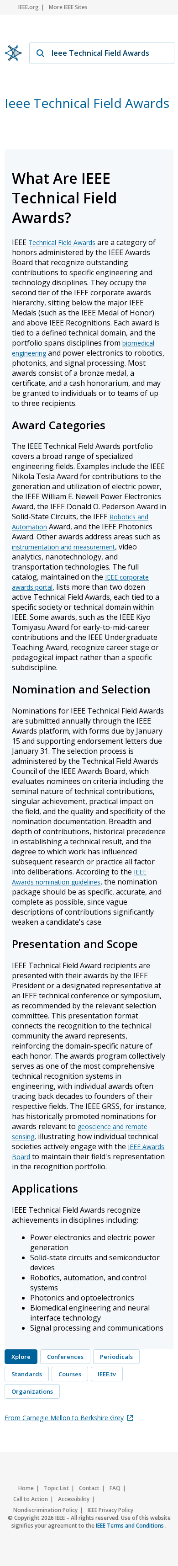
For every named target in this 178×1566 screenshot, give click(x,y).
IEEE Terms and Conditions (130, 1525)
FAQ (115, 1488)
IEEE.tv (107, 1374)
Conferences (65, 1357)
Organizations (32, 1391)
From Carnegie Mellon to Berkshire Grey (64, 1417)
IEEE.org (28, 7)
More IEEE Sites (68, 7)
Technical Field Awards (61, 242)
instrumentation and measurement (63, 547)
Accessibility (73, 1499)
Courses (69, 1374)
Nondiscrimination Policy (45, 1510)
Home (26, 1488)
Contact (89, 1488)
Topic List (56, 1488)
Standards (26, 1374)
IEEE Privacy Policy (110, 1510)
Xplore (21, 1357)
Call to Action (30, 1499)
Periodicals (116, 1357)
